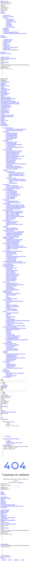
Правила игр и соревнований (10, 49)
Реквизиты (9, 25)
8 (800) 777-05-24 (5, 57)
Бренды (5, 43)
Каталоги (8, 23)
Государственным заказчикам (10, 32)
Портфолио (6, 45)
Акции (2, 493)
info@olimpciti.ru (5, 62)
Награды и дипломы (8, 16)
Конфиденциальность (6, 556)
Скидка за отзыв (10, 19)
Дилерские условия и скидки (10, 47)
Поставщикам (6, 42)
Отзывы (5, 17)
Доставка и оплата (8, 39)
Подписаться (4, 487)
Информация (4, 507)
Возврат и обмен (7, 40)
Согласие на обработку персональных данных (14, 33)
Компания (3, 494)
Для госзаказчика (10, 26)
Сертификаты (6, 15)
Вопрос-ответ (6, 44)
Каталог (3, 491)
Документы (9, 24)
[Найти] (4, 383)
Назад (8, 423)
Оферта (2, 558)
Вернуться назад (12, 482)
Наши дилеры (6, 48)
